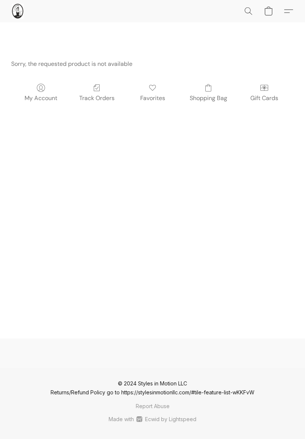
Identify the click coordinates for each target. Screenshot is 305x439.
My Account (41, 98)
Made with (152, 419)
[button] (17, 11)
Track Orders (97, 98)
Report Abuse (153, 406)
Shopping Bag (208, 98)
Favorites (152, 98)
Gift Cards (264, 98)
